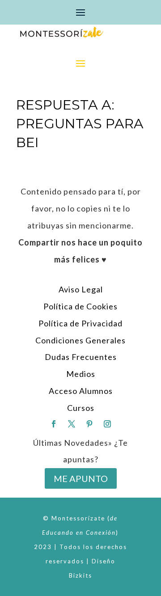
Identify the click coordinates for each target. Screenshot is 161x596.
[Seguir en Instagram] (107, 424)
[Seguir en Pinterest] (89, 424)
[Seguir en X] (71, 424)
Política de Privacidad (80, 323)
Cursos (80, 408)
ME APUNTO (81, 478)
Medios (80, 374)
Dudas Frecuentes (81, 357)
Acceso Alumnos (81, 391)
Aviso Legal (81, 289)
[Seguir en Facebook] (54, 424)
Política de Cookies (80, 306)
